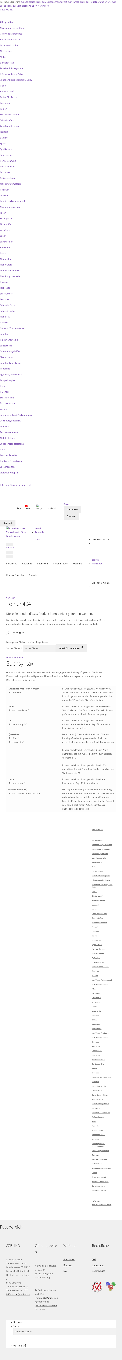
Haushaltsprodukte (10, 39)
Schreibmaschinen (9, 114)
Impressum (98, 1265)
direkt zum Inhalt (70, 1)
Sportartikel (6, 154)
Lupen (3, 235)
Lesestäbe (5, 102)
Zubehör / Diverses (9, 126)
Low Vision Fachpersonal (12, 201)
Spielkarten (6, 149)
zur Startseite (28, 1)
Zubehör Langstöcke (10, 362)
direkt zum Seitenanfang (48, 1)
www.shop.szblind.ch (46, 1305)
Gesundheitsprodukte (11, 33)
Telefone (4, 426)
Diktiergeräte (7, 62)
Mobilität (5, 316)
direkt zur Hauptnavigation (93, 1)
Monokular (5, 258)
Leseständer (6, 293)
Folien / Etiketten (9, 97)
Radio (3, 85)
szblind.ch (52, 508)
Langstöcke (6, 345)
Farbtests (5, 287)
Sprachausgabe (7, 466)
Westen (4, 195)
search (38, 528)
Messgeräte (6, 50)
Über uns (77, 563)
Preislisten (69, 1259)
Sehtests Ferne (7, 305)
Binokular (5, 247)
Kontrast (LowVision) (11, 461)
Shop (18, 508)
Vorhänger (5, 230)
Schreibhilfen (7, 397)
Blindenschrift (7, 91)
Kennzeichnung (8, 160)
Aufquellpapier (7, 380)
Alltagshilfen (7, 22)
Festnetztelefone (9, 432)
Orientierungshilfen (10, 351)
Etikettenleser (7, 178)
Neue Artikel (6, 9)
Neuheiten (42, 563)
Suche (3, 5)
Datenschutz (98, 1270)
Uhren (3, 449)
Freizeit (4, 131)
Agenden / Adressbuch (11, 374)
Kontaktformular (15, 575)
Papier (3, 108)
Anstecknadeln (7, 166)
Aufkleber (5, 172)
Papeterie (5, 368)
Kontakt (67, 1265)
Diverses (4, 137)
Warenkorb (43, 5)
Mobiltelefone (7, 437)
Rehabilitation (60, 563)
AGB (94, 1259)
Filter (3, 212)
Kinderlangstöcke (9, 339)
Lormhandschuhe (9, 45)
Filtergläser (6, 218)
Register (4, 189)
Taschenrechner (8, 403)
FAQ (65, 1270)
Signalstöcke (6, 357)
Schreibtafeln (7, 120)
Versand (4, 409)
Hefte (3, 385)
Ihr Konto (18, 1322)
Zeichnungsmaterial (10, 420)
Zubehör (4, 333)
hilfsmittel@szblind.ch (18, 1294)
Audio (3, 56)
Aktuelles (27, 563)
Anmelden (40, 532)
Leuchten (5, 299)
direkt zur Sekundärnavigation (21, 5)
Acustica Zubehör (9, 455)
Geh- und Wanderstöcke (12, 328)
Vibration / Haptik (9, 472)
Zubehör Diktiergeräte (11, 68)
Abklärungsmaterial (10, 206)
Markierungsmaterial (11, 183)
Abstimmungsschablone (12, 27)
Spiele (3, 143)
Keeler (3, 253)
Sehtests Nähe (7, 310)
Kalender (4, 391)
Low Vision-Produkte (10, 270)
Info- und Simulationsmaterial (15, 484)
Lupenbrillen (6, 241)
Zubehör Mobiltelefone (12, 443)
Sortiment (11, 563)
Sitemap (112, 1)
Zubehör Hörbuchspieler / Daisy (16, 79)
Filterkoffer (6, 224)
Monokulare (6, 264)
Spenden (33, 575)
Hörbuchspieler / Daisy (11, 74)
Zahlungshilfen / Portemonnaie (16, 414)
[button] (10, 597)
